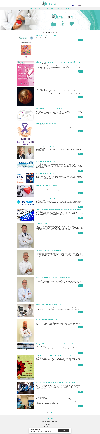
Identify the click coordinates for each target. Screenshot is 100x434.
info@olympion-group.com (51, 426)
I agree (63, 430)
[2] (51, 412)
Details (80, 39)
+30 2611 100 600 (50, 424)
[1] (50, 412)
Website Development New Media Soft (50, 433)
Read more (49, 431)
